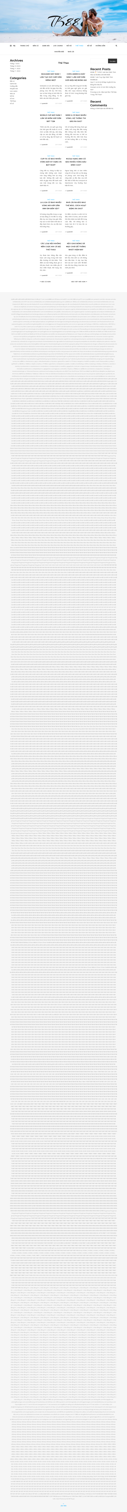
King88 (101, 384)
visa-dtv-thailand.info (33, 304)
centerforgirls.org (63, 356)
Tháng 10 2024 (15, 66)
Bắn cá (35, 46)
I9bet (42, 403)
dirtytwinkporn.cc (38, 369)
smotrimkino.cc (45, 366)
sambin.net (76, 351)
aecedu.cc (113, 364)
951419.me (15, 374)
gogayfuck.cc (71, 366)
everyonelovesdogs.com (35, 317)
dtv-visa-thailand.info (74, 304)
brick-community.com (26, 321)
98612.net (23, 304)
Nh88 (106, 413)
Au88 (12, 299)
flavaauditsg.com (85, 329)
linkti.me (57, 376)
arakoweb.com (51, 309)
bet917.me (55, 379)
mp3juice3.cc (99, 369)
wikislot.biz (32, 346)
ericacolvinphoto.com (95, 319)
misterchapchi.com (64, 307)
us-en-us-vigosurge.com (79, 324)
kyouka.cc (55, 361)
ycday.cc (111, 361)
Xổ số (89, 46)
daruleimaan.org (24, 359)
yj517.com (41, 299)
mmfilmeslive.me (17, 376)
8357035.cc (112, 324)
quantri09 (44, 103)
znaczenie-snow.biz (102, 336)
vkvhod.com (104, 304)
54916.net (26, 334)
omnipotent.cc (61, 364)
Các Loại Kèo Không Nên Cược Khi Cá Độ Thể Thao (51, 247)
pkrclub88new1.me (101, 376)
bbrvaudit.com (68, 326)
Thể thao (79, 46)
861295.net (94, 331)
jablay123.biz (79, 344)
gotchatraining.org (43, 359)
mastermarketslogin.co (19, 371)
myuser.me (84, 374)
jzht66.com (97, 304)
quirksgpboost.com (46, 331)
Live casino (58, 46)
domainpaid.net (62, 334)
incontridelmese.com (50, 312)
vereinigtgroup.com (51, 324)
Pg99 (52, 393)
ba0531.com (66, 299)
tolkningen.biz (44, 344)
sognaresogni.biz (79, 312)
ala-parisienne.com (83, 319)
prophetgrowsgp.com (61, 304)
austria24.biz (50, 336)
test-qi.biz (96, 346)
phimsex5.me (44, 371)
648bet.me (74, 379)
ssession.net (17, 336)
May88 (78, 393)
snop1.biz (18, 349)
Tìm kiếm (113, 61)
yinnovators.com (85, 317)
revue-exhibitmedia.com (47, 304)
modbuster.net (86, 349)
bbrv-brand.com (91, 326)
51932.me (48, 374)
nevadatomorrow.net (57, 349)
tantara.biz (111, 346)
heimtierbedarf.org (52, 356)
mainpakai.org (33, 359)
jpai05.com (25, 329)
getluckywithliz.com (39, 324)
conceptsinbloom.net (61, 317)
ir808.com (101, 309)
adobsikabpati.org (44, 354)
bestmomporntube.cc (97, 366)
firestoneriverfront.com (107, 321)
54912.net (14, 334)
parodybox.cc (108, 366)
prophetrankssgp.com (44, 329)
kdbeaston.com (98, 314)
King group (29, 408)
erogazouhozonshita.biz (35, 341)
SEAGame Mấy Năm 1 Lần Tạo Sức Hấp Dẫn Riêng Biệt (51, 77)
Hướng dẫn (100, 46)
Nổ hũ (69, 46)
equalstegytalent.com (58, 331)
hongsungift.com (63, 319)
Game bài (46, 46)
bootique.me (52, 371)
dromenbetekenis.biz (49, 341)
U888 (25, 389)
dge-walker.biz (60, 341)
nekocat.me (77, 374)
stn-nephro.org (106, 356)
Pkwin (94, 396)
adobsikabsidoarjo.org (89, 354)
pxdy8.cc (93, 361)
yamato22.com (97, 299)
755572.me (82, 371)
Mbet (45, 408)
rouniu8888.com (49, 299)
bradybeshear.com (49, 317)
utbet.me (67, 379)
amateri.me (51, 376)
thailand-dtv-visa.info (87, 304)
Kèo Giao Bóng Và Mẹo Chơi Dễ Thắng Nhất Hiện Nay (76, 247)
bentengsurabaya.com (39, 314)
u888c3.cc (22, 361)
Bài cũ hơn (46, 281)
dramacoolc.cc (30, 361)
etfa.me (37, 376)
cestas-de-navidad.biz (16, 344)
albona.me (63, 376)
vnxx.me (93, 376)
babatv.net (24, 349)
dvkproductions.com (87, 314)
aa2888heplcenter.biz (89, 336)
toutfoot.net (29, 324)
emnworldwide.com (74, 317)
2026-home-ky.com (65, 314)
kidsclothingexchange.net (98, 349)
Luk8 (46, 391)
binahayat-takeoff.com (77, 307)
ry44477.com (60, 326)
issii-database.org (54, 359)
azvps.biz (53, 326)
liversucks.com (76, 314)
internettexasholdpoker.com (49, 319)
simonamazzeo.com (68, 312)
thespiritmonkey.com (108, 319)
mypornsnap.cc (85, 366)
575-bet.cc (74, 361)
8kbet (12, 396)
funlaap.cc (89, 324)
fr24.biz (44, 336)
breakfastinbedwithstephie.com (103, 307)
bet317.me (61, 379)
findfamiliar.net (61, 354)
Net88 (54, 406)
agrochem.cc (52, 364)
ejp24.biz (111, 336)
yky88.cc (58, 312)
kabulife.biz (68, 346)
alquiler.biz (65, 336)
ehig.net (52, 351)
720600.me (35, 374)
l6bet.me (49, 379)
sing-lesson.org (64, 359)
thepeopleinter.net (33, 349)
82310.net (112, 331)
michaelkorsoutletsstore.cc (25, 369)
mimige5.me (27, 379)
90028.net (32, 334)
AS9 (115, 381)
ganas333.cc (61, 361)
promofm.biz (65, 344)
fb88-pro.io (77, 369)
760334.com (55, 329)
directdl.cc (64, 369)
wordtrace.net (89, 351)
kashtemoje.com (54, 307)
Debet (33, 299)
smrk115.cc (17, 326)
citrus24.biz (112, 334)
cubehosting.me (100, 374)
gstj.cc (36, 361)
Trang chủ (24, 46)
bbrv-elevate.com (107, 299)
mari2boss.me (42, 379)
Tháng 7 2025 (14, 63)
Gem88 (102, 391)
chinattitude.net (23, 317)
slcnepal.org (42, 356)
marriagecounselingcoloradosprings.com (69, 321)
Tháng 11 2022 (15, 71)
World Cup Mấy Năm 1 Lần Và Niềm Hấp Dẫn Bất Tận (51, 118)
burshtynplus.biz (99, 339)
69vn (111, 403)
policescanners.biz (58, 346)
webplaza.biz (101, 341)
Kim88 (49, 488)
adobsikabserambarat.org (31, 354)
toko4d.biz (93, 341)
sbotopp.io (107, 369)
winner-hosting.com (35, 307)
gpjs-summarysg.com (109, 329)
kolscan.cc (78, 366)
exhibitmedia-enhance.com (88, 302)
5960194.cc (96, 324)
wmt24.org (16, 321)
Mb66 (29, 299)
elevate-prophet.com (97, 329)
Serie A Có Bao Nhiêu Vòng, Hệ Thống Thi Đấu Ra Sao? (75, 118)
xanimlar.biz (90, 339)
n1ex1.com (111, 304)
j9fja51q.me (111, 371)
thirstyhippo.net (97, 334)
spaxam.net (44, 307)
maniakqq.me (81, 376)
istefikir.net (54, 334)
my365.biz (24, 336)
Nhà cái (71, 52)
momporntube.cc (55, 366)
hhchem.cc (106, 364)
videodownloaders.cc (44, 361)
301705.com (109, 317)
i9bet (41, 411)
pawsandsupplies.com (18, 324)
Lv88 (103, 393)
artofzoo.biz (16, 346)
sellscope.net (88, 334)
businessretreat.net (70, 349)
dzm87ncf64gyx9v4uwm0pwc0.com (21, 314)
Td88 (86, 396)
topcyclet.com (60, 309)
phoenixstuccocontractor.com (91, 321)
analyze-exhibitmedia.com (107, 312)
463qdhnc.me (103, 371)
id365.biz (24, 339)
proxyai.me (92, 374)
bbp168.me (20, 379)
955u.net (78, 349)
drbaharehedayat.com (83, 309)
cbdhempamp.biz (82, 346)
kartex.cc (40, 364)
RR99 (19, 406)
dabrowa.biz (58, 336)
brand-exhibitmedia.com (103, 302)
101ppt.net (80, 334)
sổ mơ (12, 98)
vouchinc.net (59, 351)
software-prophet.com (53, 314)
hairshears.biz (50, 339)
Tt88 (38, 413)
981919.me (96, 371)
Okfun (100, 403)
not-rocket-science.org (84, 356)
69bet (56, 391)
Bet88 (12, 406)
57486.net (82, 331)
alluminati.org (73, 356)
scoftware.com (94, 317)
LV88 (22, 396)
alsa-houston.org (83, 359)
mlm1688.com (74, 299)
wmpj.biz (43, 339)
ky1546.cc (24, 326)
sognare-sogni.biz (70, 309)
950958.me (29, 374)
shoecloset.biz (59, 339)
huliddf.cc (87, 361)
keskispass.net (45, 351)
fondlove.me (70, 374)
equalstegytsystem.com (32, 331)
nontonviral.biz (39, 346)
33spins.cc (70, 369)
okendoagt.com (33, 329)
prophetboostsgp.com (71, 331)
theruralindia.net (27, 351)
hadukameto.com (17, 312)
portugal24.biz (32, 336)
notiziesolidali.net (28, 312)
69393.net (88, 331)
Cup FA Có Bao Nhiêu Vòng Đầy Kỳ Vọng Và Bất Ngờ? (51, 162)
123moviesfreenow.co (33, 371)
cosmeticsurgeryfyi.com (92, 312)
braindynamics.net (45, 349)
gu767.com (81, 299)
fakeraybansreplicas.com (40, 321)
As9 (111, 386)
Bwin (82, 391)
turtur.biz (90, 346)
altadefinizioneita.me (28, 376)
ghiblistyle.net (52, 321)
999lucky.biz (17, 339)
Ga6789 (105, 411)
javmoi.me (13, 379)
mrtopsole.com (42, 309)
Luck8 (106, 393)
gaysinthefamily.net (16, 351)
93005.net (100, 331)
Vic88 (79, 396)
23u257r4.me (75, 371)
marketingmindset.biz (75, 336)
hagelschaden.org (96, 356)
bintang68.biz (35, 344)
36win (39, 393)
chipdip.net (105, 334)
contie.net (53, 354)
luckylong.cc (93, 364)
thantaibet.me (61, 374)
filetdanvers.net (72, 334)
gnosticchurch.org (17, 356)
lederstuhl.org (34, 356)
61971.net (26, 302)
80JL (59, 403)
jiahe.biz (107, 341)
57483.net (106, 331)
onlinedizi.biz (24, 341)
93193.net (38, 334)
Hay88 (104, 386)
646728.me (54, 374)
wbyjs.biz (30, 339)
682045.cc (22, 364)
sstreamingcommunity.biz (78, 339)
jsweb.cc (68, 364)
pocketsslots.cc (25, 366)
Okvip (99, 518)
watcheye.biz (49, 346)
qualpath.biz (103, 346)
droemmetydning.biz (55, 344)
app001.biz (67, 339)
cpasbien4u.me (110, 374)
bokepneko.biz (88, 344)
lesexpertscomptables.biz (82, 341)
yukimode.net (113, 351)
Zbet (58, 396)
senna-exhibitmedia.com (37, 302)
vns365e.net (78, 354)
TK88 (63, 21)
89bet (114, 389)
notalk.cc (73, 364)
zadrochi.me (111, 376)
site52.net (109, 349)
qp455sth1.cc (15, 364)
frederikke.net (46, 334)
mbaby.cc (100, 364)
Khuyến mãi (59, 52)
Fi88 (50, 386)
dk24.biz (39, 336)
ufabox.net (102, 317)
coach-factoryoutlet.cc (102, 361)
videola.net (17, 307)
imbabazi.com (36, 319)
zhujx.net (82, 351)
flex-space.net (70, 354)
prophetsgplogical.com (18, 331)
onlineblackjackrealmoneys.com (21, 319)
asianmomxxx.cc (35, 366)
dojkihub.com (25, 307)
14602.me (42, 374)
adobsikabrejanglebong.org (105, 354)
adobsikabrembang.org (101, 351)
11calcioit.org (73, 359)
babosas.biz (27, 344)
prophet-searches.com (79, 326)
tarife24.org (26, 356)
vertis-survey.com (74, 329)
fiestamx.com (107, 314)
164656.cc (28, 364)
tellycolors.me (60, 371)
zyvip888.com (89, 299)
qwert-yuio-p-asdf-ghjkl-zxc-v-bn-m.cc (38, 326)
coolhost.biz (36, 339)
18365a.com (75, 302)
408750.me (22, 374)
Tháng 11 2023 (15, 68)
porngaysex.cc (56, 369)
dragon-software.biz (99, 344)
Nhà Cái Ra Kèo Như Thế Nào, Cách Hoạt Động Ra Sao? (76, 205)
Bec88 (65, 408)
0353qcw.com (58, 299)
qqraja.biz (72, 344)
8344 (108, 403)
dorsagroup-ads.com (17, 309)
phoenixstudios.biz (111, 344)
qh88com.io (84, 369)
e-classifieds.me (72, 376)
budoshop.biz (69, 341)
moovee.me (44, 376)
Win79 (18, 413)
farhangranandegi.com (31, 309)
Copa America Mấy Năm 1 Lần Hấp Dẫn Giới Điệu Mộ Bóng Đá (76, 77)
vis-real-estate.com (110, 309)
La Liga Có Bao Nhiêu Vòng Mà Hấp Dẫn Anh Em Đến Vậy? (50, 205)
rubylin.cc (34, 364)
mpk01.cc (68, 361)
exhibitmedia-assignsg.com (96, 359)
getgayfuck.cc (48, 369)
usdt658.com (68, 302)
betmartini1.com (38, 312)
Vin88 (36, 299)
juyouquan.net (67, 351)
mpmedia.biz (24, 346)
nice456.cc (63, 366)
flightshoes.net (18, 354)
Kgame (105, 384)
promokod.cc (92, 369)
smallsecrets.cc (104, 324)
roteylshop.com (89, 307)
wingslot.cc (81, 361)
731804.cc (46, 364)
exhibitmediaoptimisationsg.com (54, 302)
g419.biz (74, 346)
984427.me (89, 371)
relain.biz (113, 341)
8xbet (94, 398)
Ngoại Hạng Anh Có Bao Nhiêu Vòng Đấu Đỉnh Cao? (76, 162)
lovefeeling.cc (80, 364)
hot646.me (34, 379)
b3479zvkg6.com (64, 329)
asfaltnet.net (37, 351)
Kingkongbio (110, 381)
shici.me (88, 376)
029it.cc (87, 364)
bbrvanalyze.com (102, 326)
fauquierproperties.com (64, 324)
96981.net (20, 334)
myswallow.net (72, 319)
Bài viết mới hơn (79, 281)
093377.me (68, 371)
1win (108, 396)
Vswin (29, 411)
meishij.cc (18, 366)
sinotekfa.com (94, 309)
